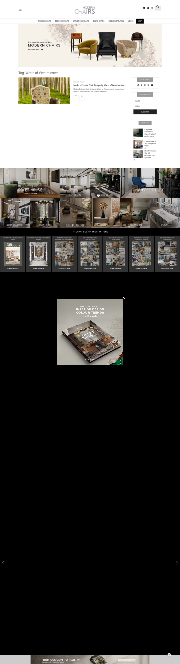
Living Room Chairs (81, 21)
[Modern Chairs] (84, 10)
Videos (130, 21)
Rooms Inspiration (116, 21)
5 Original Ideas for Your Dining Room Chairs (150, 144)
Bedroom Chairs (62, 21)
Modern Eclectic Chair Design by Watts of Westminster (98, 85)
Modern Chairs (44, 21)
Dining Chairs (98, 21)
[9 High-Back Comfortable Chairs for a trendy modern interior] (138, 132)
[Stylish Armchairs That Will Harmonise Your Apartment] (138, 154)
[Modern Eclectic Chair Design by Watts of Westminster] (44, 97)
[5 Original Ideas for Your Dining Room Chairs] (138, 144)
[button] (177, 563)
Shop (140, 21)
